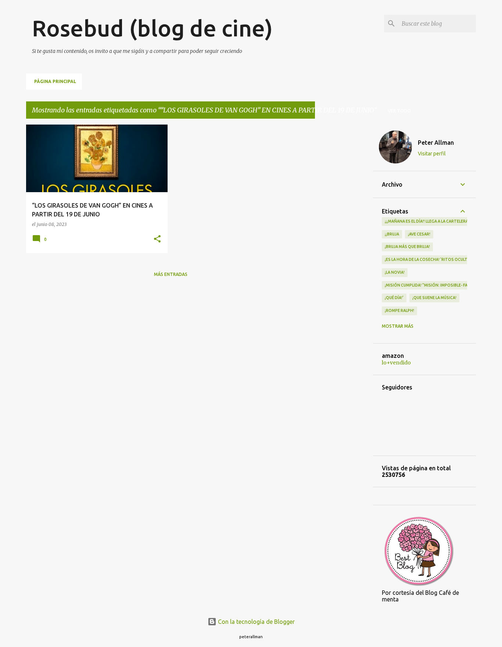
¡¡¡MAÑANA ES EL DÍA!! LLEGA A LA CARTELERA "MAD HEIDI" (438, 221)
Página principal (55, 81)
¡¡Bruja (392, 234)
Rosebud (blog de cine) (152, 28)
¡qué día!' (394, 297)
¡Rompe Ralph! (399, 310)
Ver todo (399, 110)
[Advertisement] (343, 235)
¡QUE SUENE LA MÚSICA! (434, 297)
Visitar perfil (432, 154)
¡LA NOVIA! (395, 272)
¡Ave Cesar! (419, 234)
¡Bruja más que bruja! (407, 246)
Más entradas (170, 274)
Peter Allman (436, 142)
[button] (157, 239)
